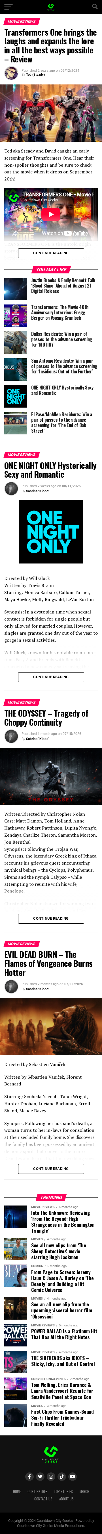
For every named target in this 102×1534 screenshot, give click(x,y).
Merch (84, 1491)
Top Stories (63, 1491)
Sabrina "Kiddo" (37, 491)
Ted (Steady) (35, 75)
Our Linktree (37, 1491)
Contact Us (43, 1499)
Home (17, 1491)
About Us (66, 1499)
